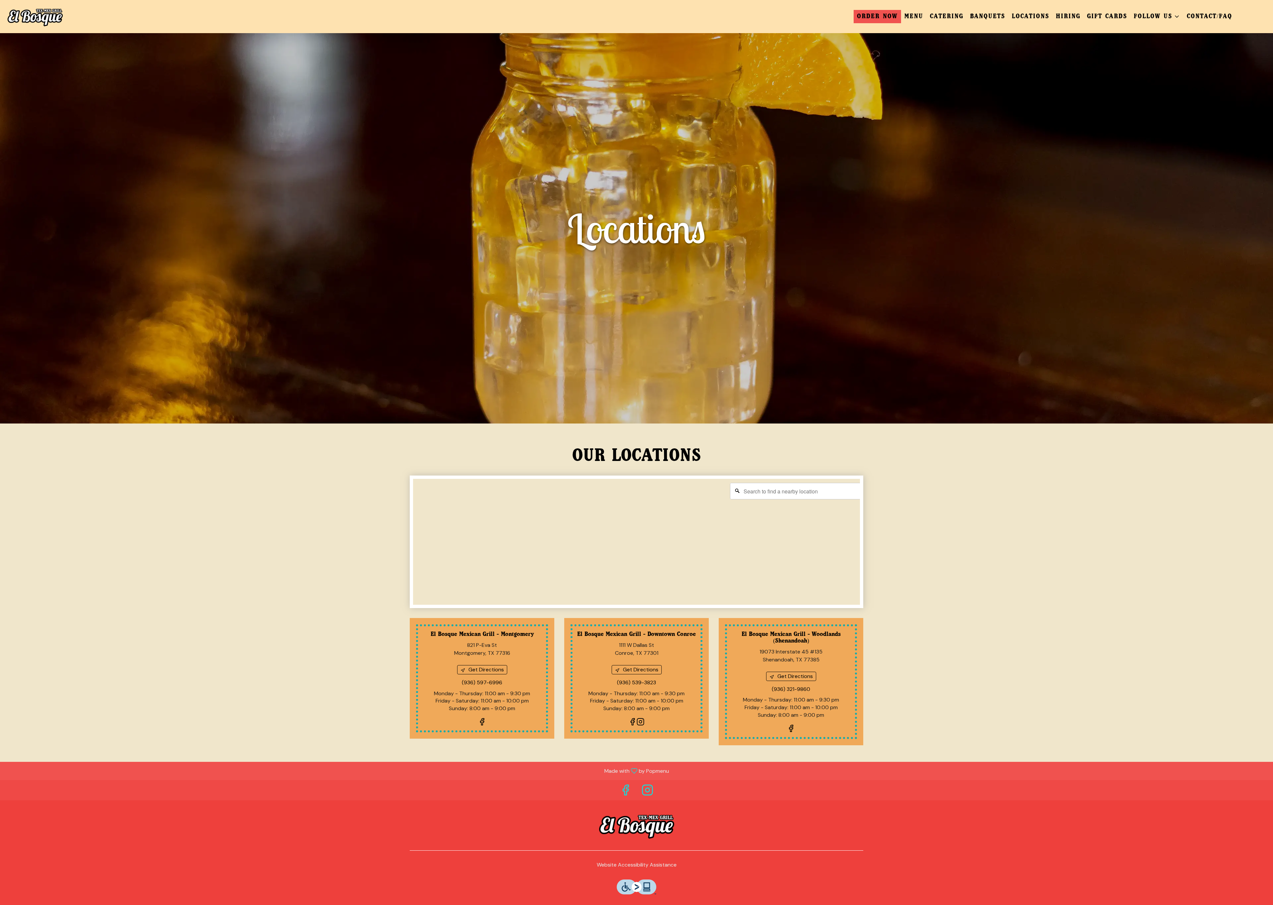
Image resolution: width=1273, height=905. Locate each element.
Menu (913, 16)
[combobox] (796, 491)
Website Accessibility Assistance (637, 864)
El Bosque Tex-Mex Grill (636, 825)
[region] (640, 545)
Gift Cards (1107, 16)
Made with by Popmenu (337, 770)
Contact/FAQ (1209, 16)
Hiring (1068, 16)
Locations (1030, 16)
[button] (1156, 16)
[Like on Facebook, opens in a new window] (482, 723)
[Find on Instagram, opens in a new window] (640, 723)
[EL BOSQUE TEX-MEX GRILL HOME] (35, 16)
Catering (946, 16)
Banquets (987, 16)
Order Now (877, 16)
